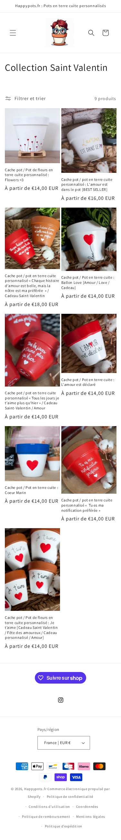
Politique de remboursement (46, 816)
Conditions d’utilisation (49, 806)
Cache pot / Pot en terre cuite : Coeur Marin (31, 490)
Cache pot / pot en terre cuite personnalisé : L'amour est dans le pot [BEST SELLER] (87, 184)
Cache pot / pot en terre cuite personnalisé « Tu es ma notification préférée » (87, 505)
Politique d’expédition (63, 826)
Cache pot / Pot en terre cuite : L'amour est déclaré (88, 382)
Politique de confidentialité (70, 796)
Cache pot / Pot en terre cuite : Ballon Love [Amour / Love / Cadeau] (88, 282)
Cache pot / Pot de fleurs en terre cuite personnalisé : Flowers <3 (29, 174)
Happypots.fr (35, 789)
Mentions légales (90, 816)
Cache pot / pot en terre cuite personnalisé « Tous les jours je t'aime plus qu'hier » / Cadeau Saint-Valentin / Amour (32, 400)
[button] (13, 33)
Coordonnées (87, 806)
